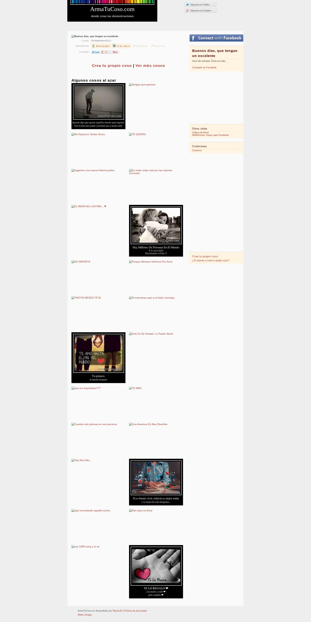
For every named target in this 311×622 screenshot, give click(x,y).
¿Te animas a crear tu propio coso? (210, 260)
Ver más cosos (150, 65)
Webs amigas (85, 615)
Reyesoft (117, 611)
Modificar (142, 46)
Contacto (197, 150)
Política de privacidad (135, 611)
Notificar (160, 46)
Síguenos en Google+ (201, 10)
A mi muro (123, 46)
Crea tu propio (112, 65)
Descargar (103, 46)
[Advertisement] (217, 97)
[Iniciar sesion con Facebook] (216, 38)
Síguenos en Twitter (199, 4)
